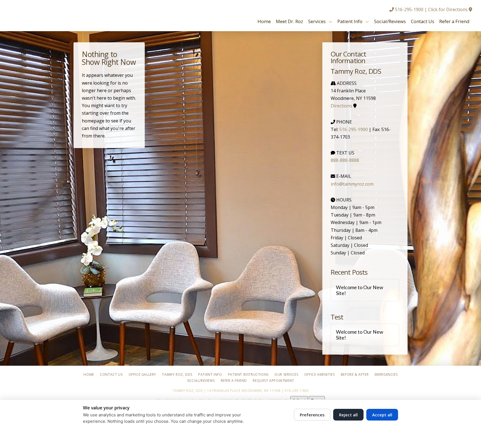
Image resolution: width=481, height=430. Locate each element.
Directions (341, 106)
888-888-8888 (345, 160)
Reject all (348, 414)
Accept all (382, 414)
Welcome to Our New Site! (359, 290)
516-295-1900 (409, 9)
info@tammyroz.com (352, 184)
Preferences (312, 414)
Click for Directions (448, 9)
